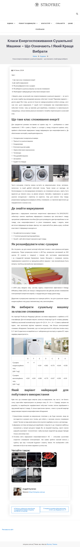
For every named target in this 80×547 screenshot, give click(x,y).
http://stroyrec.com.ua (37, 492)
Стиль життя (60, 23)
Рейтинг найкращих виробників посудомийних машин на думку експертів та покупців (24, 510)
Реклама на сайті (7, 529)
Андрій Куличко (29, 489)
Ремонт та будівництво (27, 23)
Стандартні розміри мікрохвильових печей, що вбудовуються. (54, 509)
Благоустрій (45, 23)
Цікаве (70, 23)
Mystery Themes (52, 544)
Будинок (10, 23)
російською (40, 29)
